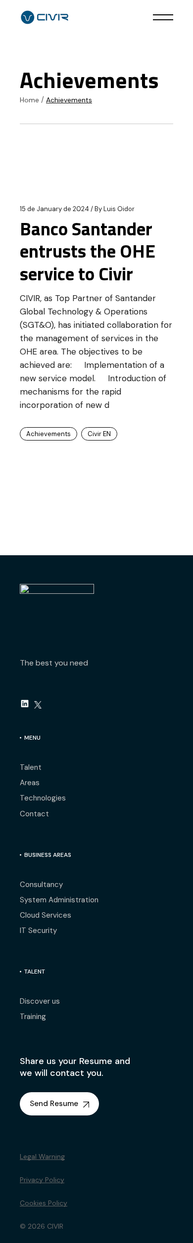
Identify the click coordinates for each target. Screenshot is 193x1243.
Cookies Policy (43, 1203)
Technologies (43, 798)
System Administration (59, 900)
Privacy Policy (42, 1179)
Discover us (40, 1001)
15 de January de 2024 (54, 209)
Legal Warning (42, 1156)
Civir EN (99, 434)
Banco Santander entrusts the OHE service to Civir (87, 251)
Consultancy (41, 884)
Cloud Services (45, 915)
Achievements (48, 434)
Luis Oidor (115, 209)
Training (33, 1016)
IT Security (38, 930)
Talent (31, 767)
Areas (30, 783)
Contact (34, 814)
